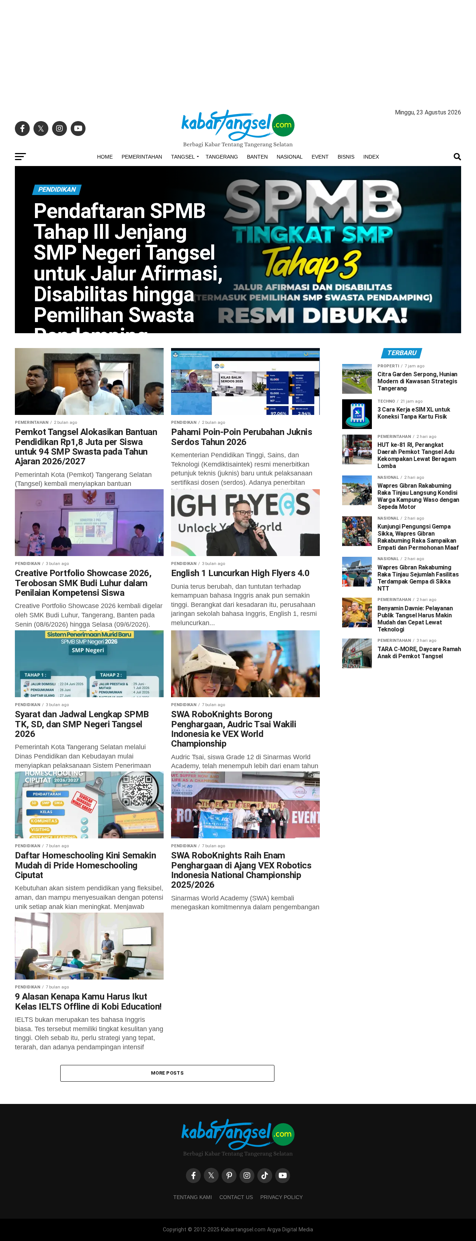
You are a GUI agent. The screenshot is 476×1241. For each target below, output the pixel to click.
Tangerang (222, 157)
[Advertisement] (238, 52)
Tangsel (183, 157)
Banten (257, 157)
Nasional (290, 157)
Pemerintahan (142, 157)
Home (105, 157)
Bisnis (346, 157)
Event (320, 157)
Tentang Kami (192, 1197)
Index (371, 157)
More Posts (167, 1073)
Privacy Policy (281, 1197)
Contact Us (236, 1197)
